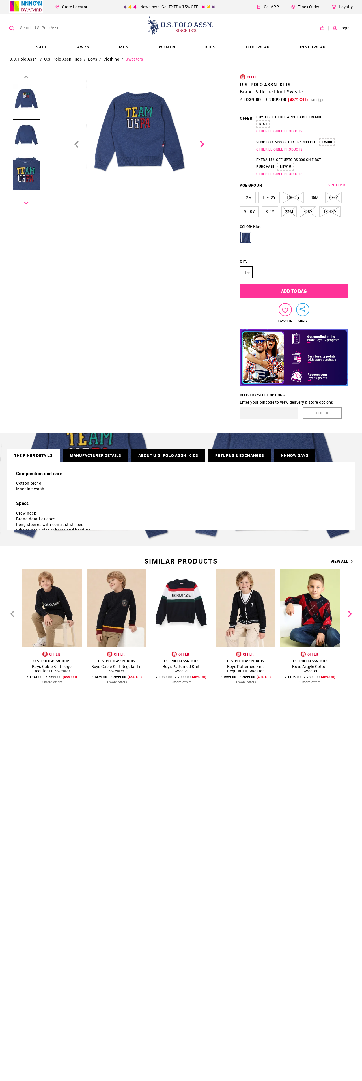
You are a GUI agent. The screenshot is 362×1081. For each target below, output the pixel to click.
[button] (245, 237)
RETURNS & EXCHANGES (239, 455)
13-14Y (330, 211)
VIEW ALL (339, 561)
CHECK (322, 413)
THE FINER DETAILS (33, 455)
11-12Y (269, 197)
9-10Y (249, 211)
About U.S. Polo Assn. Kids (168, 455)
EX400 (327, 142)
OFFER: (247, 118)
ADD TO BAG (294, 291)
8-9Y (270, 211)
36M (314, 197)
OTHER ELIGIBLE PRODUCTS (279, 131)
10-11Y (293, 197)
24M (289, 211)
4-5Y (308, 211)
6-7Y (333, 197)
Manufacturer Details (95, 455)
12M (248, 197)
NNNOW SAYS (294, 455)
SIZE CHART (337, 185)
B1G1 (263, 123)
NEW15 (285, 166)
